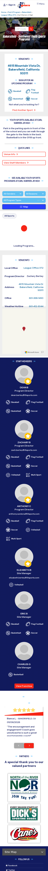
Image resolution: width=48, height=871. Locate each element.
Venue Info (9, 154)
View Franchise (24, 733)
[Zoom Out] (6, 362)
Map (25, 216)
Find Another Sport (22, 110)
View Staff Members (15, 162)
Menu (42, 4)
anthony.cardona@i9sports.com (24, 561)
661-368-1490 (36, 345)
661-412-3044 (36, 353)
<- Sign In (10, 5)
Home (3, 12)
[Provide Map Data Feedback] (42, 399)
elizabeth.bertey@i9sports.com (24, 625)
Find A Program (14, 12)
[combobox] (3, 210)
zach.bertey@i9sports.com (24, 497)
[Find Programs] (31, 29)
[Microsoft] (32, 400)
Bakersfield (26, 12)
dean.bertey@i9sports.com (24, 442)
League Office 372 (8, 15)
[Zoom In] (6, 358)
